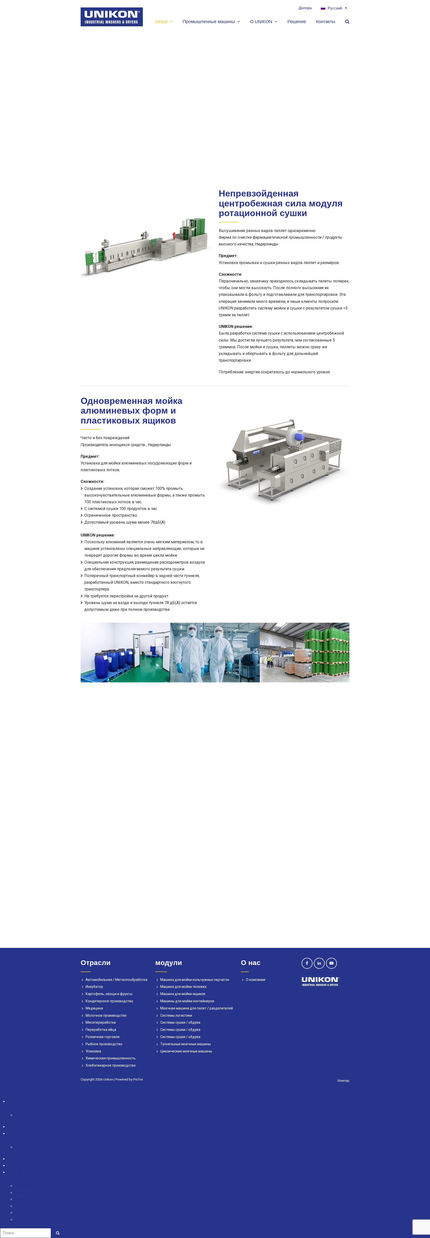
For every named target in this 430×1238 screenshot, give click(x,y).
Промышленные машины (31, 1126)
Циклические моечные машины (186, 1051)
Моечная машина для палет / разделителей (196, 1008)
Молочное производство (106, 1015)
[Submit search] (57, 1233)
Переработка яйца (101, 1030)
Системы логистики (176, 1015)
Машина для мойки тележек (183, 987)
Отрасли (15, 1101)
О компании (255, 980)
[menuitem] (332, 8)
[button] (218, 1108)
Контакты (16, 1165)
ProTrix (138, 1079)
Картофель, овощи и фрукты (109, 994)
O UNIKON (16, 1133)
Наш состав (26, 1147)
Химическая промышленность (111, 1058)
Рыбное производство (104, 1044)
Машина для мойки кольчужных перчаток (194, 980)
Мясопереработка (101, 1022)
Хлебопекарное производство (111, 1065)
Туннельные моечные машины (185, 1044)
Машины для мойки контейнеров (187, 1001)
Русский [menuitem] (335, 8)
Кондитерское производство (109, 1001)
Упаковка (93, 1051)
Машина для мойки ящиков (182, 994)
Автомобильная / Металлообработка (116, 980)
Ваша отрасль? (29, 1115)
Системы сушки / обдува (180, 1022)
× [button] (1, 1094)
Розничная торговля (102, 1037)
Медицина (94, 1008)
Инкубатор (94, 987)
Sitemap (343, 1081)
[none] (332, 8)
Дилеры (15, 1159)
